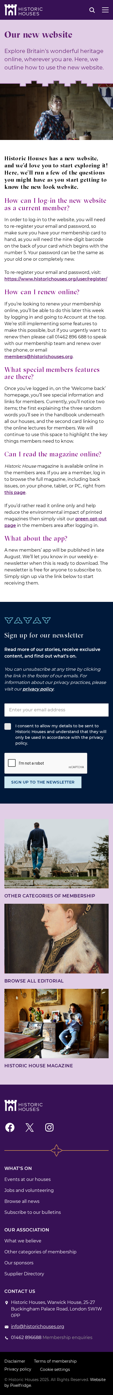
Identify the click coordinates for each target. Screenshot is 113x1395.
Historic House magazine (38, 1065)
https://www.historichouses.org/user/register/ (55, 279)
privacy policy (37, 689)
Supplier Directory (24, 1273)
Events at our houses (27, 1179)
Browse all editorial (34, 981)
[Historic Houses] (23, 9)
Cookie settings (55, 1369)
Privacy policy (17, 1369)
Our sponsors (18, 1262)
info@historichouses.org (37, 1326)
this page (15, 492)
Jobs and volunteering (29, 1190)
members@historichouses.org (38, 356)
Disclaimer (14, 1361)
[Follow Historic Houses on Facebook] (9, 1127)
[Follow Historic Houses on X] (29, 1127)
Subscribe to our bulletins (32, 1212)
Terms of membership (55, 1361)
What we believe (22, 1241)
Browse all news (21, 1201)
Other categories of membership (49, 896)
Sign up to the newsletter (43, 782)
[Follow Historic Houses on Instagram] (49, 1127)
